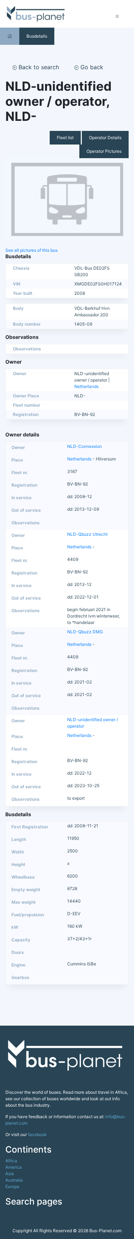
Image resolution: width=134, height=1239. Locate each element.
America (13, 1167)
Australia (14, 1180)
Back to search (38, 67)
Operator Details (105, 137)
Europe (12, 1186)
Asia (9, 1173)
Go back (91, 67)
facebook (37, 1134)
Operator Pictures (103, 151)
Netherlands (86, 386)
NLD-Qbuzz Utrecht (87, 534)
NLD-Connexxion (84, 446)
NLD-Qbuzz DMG (85, 631)
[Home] (10, 36)
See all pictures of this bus (31, 250)
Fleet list (65, 137)
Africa (11, 1160)
